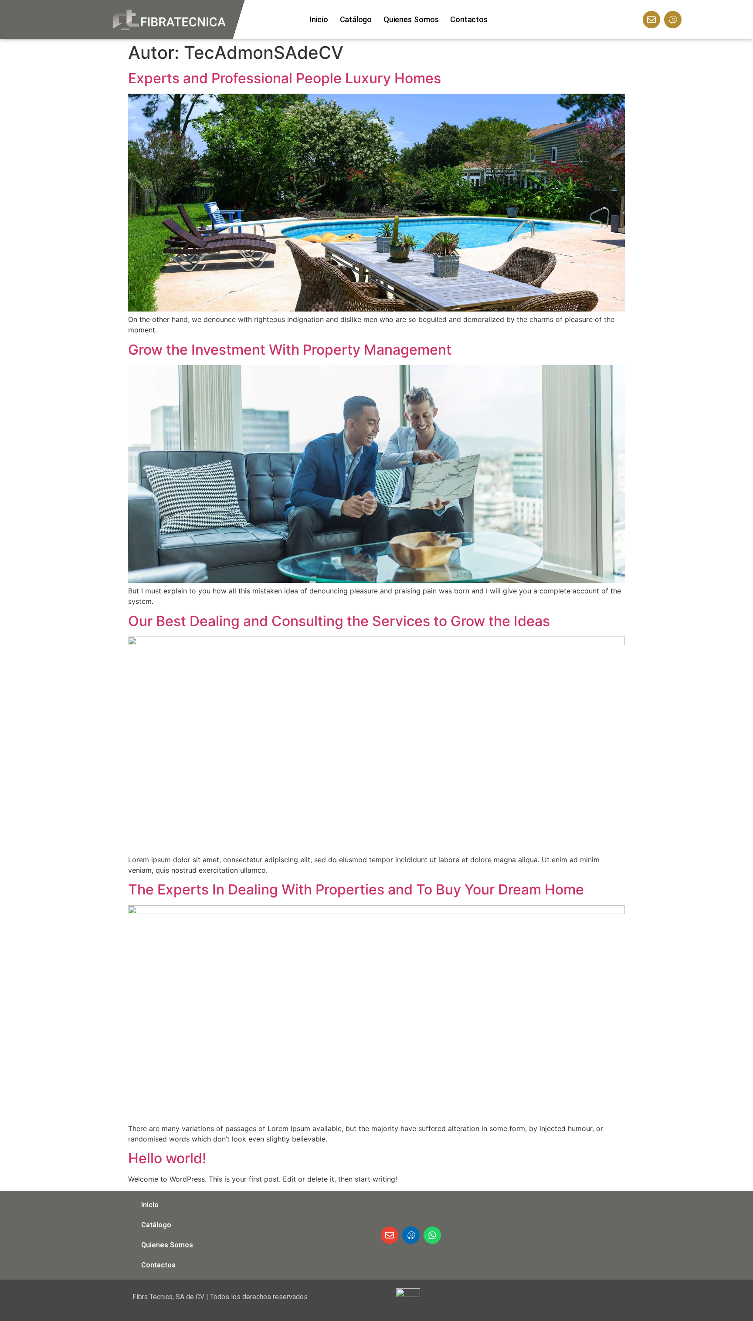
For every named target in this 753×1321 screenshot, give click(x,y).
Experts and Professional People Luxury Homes (284, 78)
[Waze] (673, 19)
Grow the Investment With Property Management (289, 349)
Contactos (468, 19)
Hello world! (167, 1158)
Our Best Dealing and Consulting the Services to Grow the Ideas (339, 621)
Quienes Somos (410, 19)
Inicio (318, 19)
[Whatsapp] (432, 1235)
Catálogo (356, 19)
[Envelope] (651, 19)
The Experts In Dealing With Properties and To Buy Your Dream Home (356, 889)
